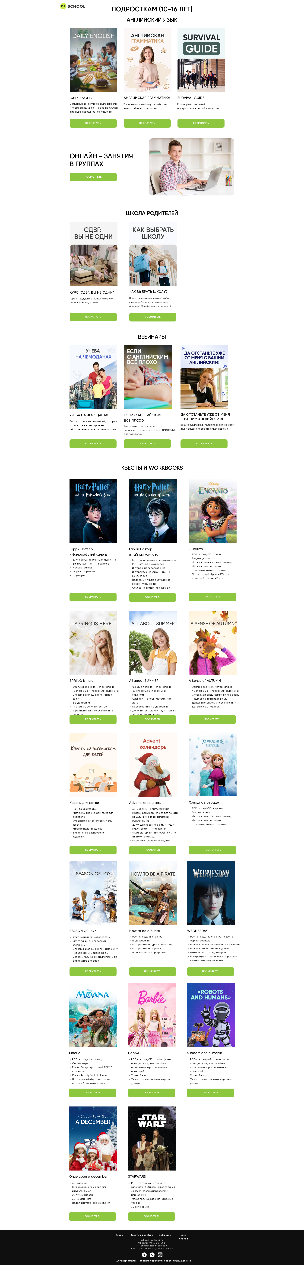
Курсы (119, 1235)
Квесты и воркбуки (142, 1235)
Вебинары (165, 1235)
